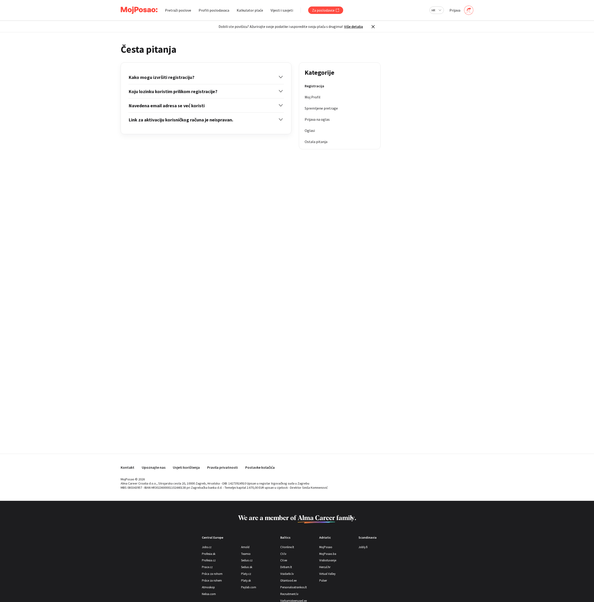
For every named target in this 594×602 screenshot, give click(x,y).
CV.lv (283, 554)
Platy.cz (246, 574)
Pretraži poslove (178, 10)
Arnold (245, 547)
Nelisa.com (209, 594)
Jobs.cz (206, 547)
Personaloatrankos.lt (293, 587)
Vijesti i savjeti (282, 10)
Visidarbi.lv (287, 574)
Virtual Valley (327, 574)
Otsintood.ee (288, 580)
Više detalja (353, 26)
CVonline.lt (287, 547)
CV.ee (283, 560)
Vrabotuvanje (327, 560)
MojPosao (325, 547)
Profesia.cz (209, 560)
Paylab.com (248, 587)
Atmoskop (208, 587)
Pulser (323, 580)
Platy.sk (246, 580)
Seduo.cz (246, 560)
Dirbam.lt (286, 567)
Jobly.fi (363, 547)
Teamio (246, 554)
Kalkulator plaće (250, 10)
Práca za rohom (212, 574)
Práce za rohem (212, 580)
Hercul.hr (324, 567)
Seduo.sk (246, 567)
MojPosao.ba (327, 554)
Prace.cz (207, 567)
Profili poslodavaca (214, 10)
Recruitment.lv (289, 594)
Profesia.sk (208, 554)
